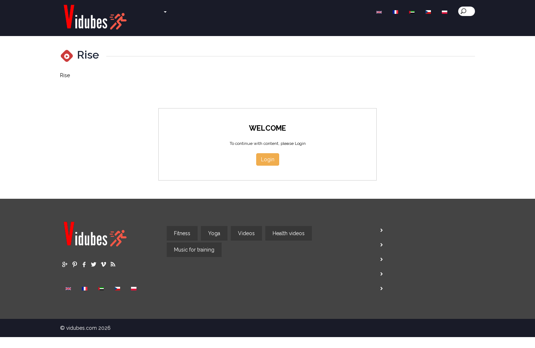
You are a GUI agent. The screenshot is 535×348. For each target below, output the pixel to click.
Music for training (194, 250)
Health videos (289, 233)
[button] (152, 8)
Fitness (182, 233)
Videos (246, 233)
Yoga (214, 233)
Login (267, 159)
